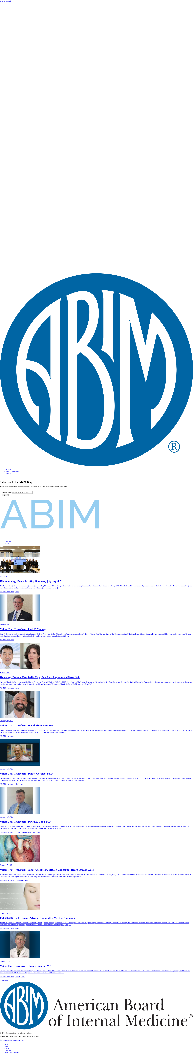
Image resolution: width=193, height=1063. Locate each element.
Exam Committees (21, 880)
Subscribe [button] (7, 541)
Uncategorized (20, 977)
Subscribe (7, 1050)
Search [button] (6, 543)
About (6, 1046)
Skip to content (5, 1)
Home (8, 469)
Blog (6, 1044)
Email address (7, 492)
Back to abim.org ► (11, 1052)
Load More (4, 980)
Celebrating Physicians (23, 832)
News (17, 592)
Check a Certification (11, 471)
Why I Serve (19, 784)
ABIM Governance (7, 592)
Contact (7, 1048)
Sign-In (9, 473)
